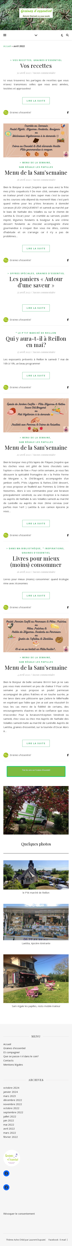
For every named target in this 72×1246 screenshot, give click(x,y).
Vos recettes (36, 65)
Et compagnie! (11, 1052)
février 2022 (10, 1136)
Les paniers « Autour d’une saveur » (36, 282)
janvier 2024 (10, 1091)
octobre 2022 (11, 1108)
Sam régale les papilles (36, 167)
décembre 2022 (12, 1100)
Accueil (7, 46)
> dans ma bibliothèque (23, 548)
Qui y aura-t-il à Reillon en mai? (36, 341)
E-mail (63, 1239)
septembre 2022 (13, 1112)
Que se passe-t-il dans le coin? (21, 1056)
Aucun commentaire (44, 72)
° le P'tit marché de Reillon (36, 333)
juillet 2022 (9, 1116)
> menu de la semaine (35, 162)
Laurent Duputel (37, 1239)
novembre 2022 (12, 1104)
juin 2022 (8, 1120)
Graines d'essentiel (47, 60)
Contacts (8, 1060)
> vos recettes (20, 60)
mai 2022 (8, 1124)
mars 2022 (9, 1132)
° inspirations (53, 548)
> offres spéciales (21, 273)
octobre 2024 (11, 1087)
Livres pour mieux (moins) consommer (36, 561)
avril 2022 (9, 1128)
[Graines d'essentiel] (36, 13)
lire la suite (36, 100)
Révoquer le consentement (19, 1213)
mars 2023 (9, 1096)
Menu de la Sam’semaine (36, 172)
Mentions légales (13, 1064)
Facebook (53, 1239)
